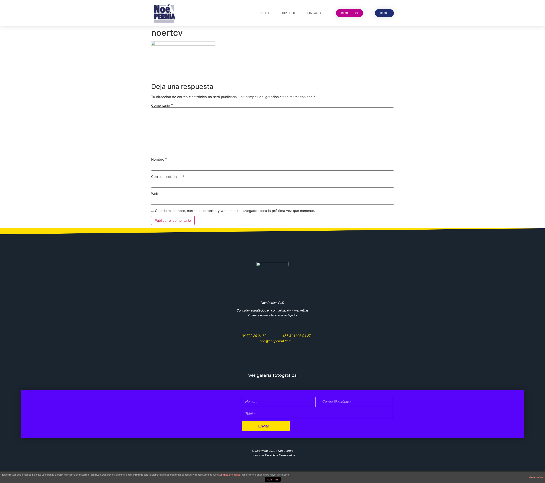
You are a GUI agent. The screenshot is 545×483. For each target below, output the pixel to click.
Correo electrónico (167, 176)
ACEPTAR (272, 479)
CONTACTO (313, 13)
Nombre (159, 159)
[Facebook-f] (259, 361)
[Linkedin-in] (298, 361)
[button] (349, 13)
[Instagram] (285, 361)
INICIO (264, 13)
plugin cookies (536, 477)
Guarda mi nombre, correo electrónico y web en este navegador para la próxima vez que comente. (235, 210)
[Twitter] (246, 361)
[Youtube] (272, 361)
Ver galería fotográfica (272, 375)
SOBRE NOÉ (287, 13)
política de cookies (230, 474)
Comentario (162, 105)
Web (154, 193)
